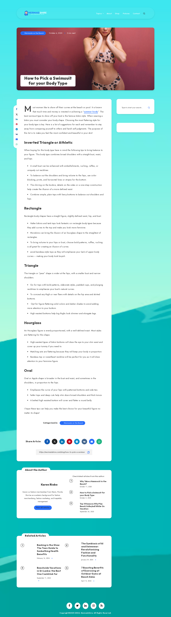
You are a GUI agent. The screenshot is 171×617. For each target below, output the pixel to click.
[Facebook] (69, 606)
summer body (91, 111)
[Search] (144, 13)
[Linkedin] (85, 606)
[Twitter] (77, 606)
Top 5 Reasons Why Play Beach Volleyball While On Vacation (92, 506)
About (109, 13)
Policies (126, 13)
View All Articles (43, 507)
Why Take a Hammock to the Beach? (93, 482)
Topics (99, 13)
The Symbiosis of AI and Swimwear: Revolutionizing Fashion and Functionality (92, 549)
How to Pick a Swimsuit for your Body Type (92, 493)
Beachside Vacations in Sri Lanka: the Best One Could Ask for (49, 570)
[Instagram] (93, 606)
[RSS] (102, 606)
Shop (117, 13)
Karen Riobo (49, 484)
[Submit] (149, 107)
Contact (136, 13)
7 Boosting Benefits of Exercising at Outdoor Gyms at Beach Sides (92, 572)
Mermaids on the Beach (34, 33)
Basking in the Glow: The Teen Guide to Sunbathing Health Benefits (48, 550)
